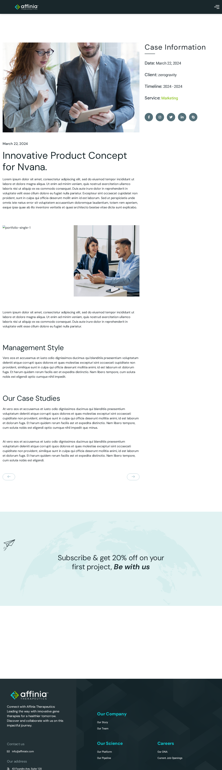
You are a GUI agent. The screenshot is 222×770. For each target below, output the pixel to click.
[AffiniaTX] (26, 7)
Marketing (169, 98)
